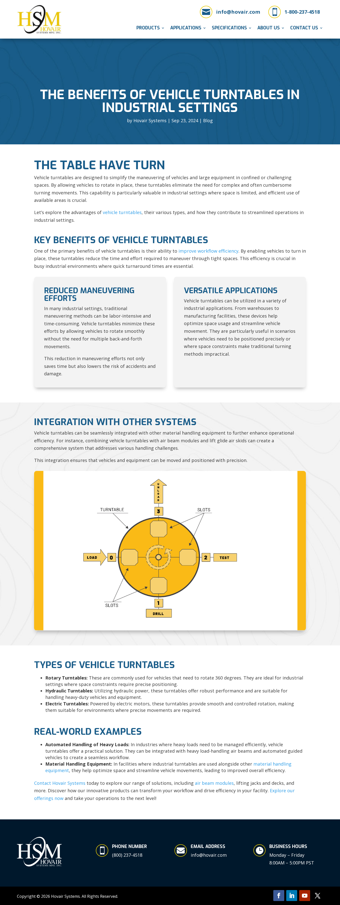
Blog (208, 120)
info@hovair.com (238, 11)
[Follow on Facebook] (278, 895)
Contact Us (304, 28)
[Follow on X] (317, 895)
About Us (268, 28)
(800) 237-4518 (127, 855)
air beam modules (214, 783)
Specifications (229, 28)
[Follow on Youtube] (304, 895)
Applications (185, 28)
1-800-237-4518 (302, 11)
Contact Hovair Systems (59, 783)
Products (148, 28)
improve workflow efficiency (208, 251)
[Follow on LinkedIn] (291, 895)
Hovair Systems (150, 120)
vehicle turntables (122, 212)
